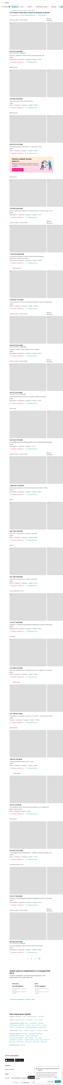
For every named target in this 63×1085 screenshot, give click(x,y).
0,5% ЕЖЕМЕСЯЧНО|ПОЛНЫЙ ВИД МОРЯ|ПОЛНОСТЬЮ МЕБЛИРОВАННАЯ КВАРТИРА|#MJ (31, 442)
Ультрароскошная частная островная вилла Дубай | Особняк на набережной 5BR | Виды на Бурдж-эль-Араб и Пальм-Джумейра (31, 302)
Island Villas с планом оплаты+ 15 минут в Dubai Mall (23, 533)
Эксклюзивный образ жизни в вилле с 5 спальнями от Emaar (26, 146)
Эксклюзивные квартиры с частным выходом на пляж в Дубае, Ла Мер (29, 487)
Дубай (29, 10)
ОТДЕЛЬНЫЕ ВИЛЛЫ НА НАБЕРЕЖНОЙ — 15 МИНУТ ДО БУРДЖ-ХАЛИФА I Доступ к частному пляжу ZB (31, 852)
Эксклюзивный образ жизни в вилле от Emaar (22, 761)
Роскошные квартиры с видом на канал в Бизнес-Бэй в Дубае (26, 945)
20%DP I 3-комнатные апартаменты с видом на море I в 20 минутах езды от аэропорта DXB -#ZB (31, 210)
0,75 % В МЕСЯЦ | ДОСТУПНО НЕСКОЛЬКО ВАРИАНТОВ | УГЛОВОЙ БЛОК (29, 807)
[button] (39, 958)
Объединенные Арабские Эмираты (19, 10)
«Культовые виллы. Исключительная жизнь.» (21, 101)
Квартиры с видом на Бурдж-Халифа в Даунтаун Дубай (24, 349)
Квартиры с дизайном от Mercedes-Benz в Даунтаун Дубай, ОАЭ (27, 55)
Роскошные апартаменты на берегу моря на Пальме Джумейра (27, 256)
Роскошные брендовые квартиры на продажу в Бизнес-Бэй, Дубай (28, 396)
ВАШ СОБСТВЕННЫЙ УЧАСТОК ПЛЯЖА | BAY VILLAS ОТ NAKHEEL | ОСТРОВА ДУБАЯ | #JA (31, 670)
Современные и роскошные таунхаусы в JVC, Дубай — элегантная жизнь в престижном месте (31, 716)
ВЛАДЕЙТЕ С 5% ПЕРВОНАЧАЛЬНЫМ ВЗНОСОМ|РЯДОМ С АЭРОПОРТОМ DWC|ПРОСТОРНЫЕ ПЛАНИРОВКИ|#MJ (31, 624)
